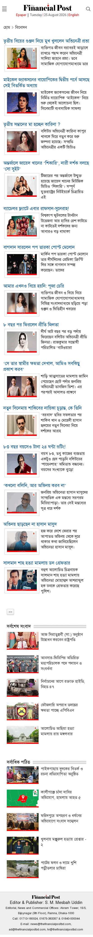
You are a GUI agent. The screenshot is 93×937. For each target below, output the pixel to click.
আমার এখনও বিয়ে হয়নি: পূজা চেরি (33, 286)
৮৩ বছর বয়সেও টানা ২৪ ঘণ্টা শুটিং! (34, 447)
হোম (6, 27)
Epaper (21, 15)
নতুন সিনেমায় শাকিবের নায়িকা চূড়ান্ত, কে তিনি (42, 408)
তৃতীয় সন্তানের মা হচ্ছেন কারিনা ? (31, 124)
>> (10, 612)
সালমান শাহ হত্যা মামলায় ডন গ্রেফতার (36, 563)
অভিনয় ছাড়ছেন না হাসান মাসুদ (30, 524)
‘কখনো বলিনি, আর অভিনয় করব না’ (34, 485)
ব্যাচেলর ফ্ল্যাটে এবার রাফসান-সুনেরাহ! (36, 208)
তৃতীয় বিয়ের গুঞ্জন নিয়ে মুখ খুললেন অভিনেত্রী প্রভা (46, 41)
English (73, 15)
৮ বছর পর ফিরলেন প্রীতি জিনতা (31, 325)
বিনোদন (21, 27)
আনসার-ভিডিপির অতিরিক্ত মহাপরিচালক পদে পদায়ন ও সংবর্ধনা (61, 663)
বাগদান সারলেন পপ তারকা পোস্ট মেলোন (39, 247)
